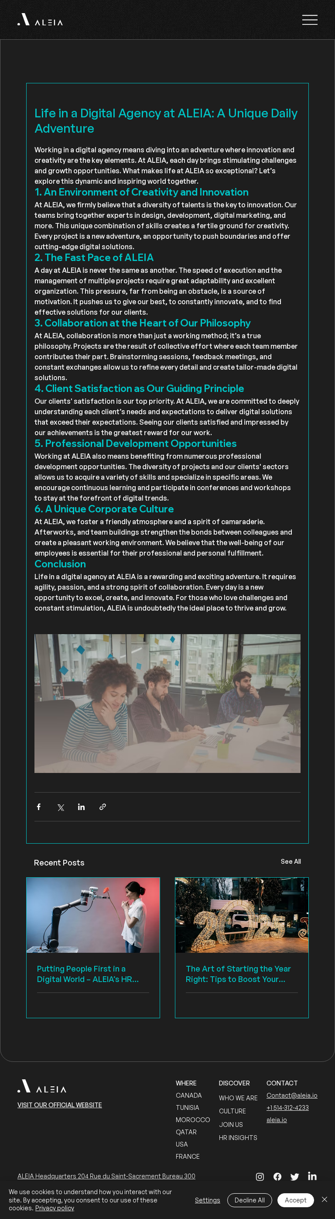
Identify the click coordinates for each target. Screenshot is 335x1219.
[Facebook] (277, 1176)
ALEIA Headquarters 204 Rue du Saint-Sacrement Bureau (100, 1176)
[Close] (324, 1200)
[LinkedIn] (312, 1176)
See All (291, 861)
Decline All (250, 1200)
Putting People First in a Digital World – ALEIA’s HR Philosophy (84, 974)
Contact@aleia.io (292, 1095)
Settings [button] (207, 1200)
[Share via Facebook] (38, 807)
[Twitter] (295, 1176)
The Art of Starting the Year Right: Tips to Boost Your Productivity (238, 974)
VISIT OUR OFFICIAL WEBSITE (59, 1105)
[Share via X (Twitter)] (60, 807)
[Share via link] (103, 807)
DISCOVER (234, 1083)
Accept (296, 1200)
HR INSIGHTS (238, 1137)
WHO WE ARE (238, 1098)
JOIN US (231, 1124)
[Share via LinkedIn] (81, 807)
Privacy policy (54, 1208)
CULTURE (232, 1111)
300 (189, 1176)
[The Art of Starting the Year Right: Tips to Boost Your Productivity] (241, 915)
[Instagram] (260, 1176)
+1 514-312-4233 (288, 1107)
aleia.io (277, 1119)
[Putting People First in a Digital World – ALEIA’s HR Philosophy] (93, 915)
